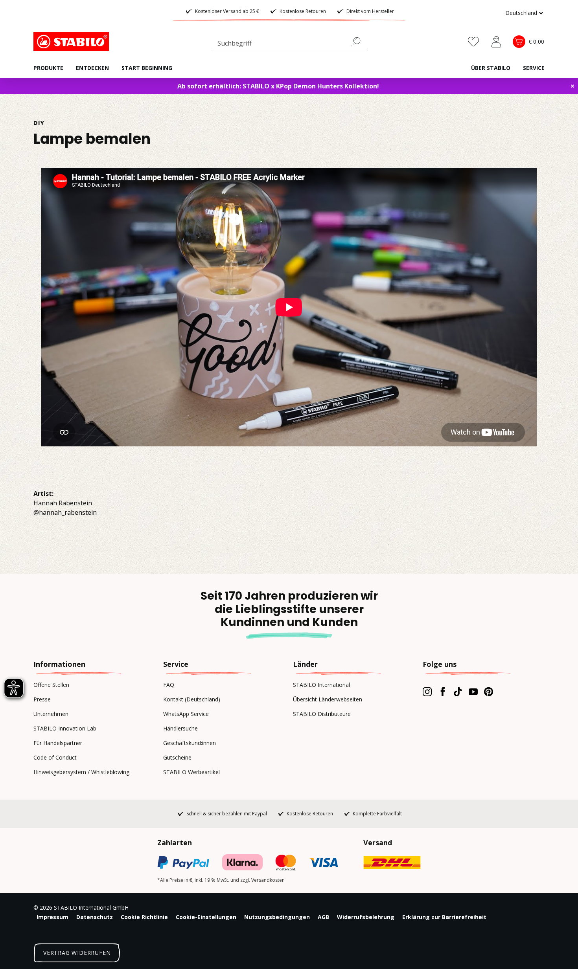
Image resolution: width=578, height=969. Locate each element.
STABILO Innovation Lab (64, 728)
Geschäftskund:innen (189, 743)
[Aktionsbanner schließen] (572, 86)
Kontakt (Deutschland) (191, 699)
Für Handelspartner (57, 743)
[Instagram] (427, 691)
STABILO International (321, 684)
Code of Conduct (55, 757)
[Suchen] (359, 41)
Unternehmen (50, 714)
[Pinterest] (488, 691)
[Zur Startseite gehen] (72, 41)
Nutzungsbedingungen (277, 917)
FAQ (168, 684)
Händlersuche (180, 728)
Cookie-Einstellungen (206, 917)
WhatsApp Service (186, 714)
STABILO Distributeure (322, 714)
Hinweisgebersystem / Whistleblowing (81, 772)
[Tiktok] (457, 691)
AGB (323, 917)
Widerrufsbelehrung (365, 917)
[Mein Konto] (496, 41)
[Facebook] (442, 691)
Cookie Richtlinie (144, 917)
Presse (42, 699)
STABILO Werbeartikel (191, 772)
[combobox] (289, 45)
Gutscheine (177, 757)
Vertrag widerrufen (76, 952)
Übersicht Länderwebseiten (327, 699)
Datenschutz (94, 917)
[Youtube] (473, 691)
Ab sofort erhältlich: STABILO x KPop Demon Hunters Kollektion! (278, 86)
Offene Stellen (51, 684)
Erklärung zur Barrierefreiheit (444, 917)
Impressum (52, 917)
